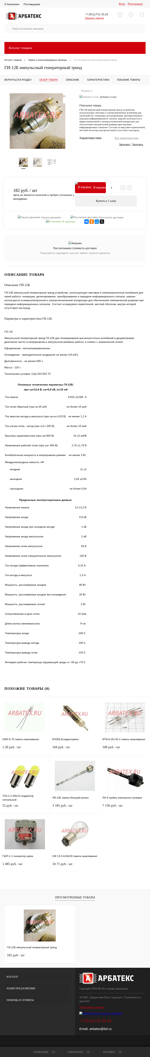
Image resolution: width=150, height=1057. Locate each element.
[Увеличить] (37, 121)
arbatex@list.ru (100, 1029)
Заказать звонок (94, 18)
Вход (122, 3)
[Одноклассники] (91, 221)
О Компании (11, 4)
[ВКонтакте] (86, 221)
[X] (102, 221)
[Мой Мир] (97, 221)
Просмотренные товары (75, 897)
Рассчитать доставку (111, 217)
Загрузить (124, 144)
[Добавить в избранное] (66, 92)
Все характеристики (126, 138)
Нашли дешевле (51, 217)
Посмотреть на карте (92, 1007)
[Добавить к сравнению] (66, 100)
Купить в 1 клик (106, 200)
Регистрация (135, 3)
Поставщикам (32, 4)
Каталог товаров (20, 48)
